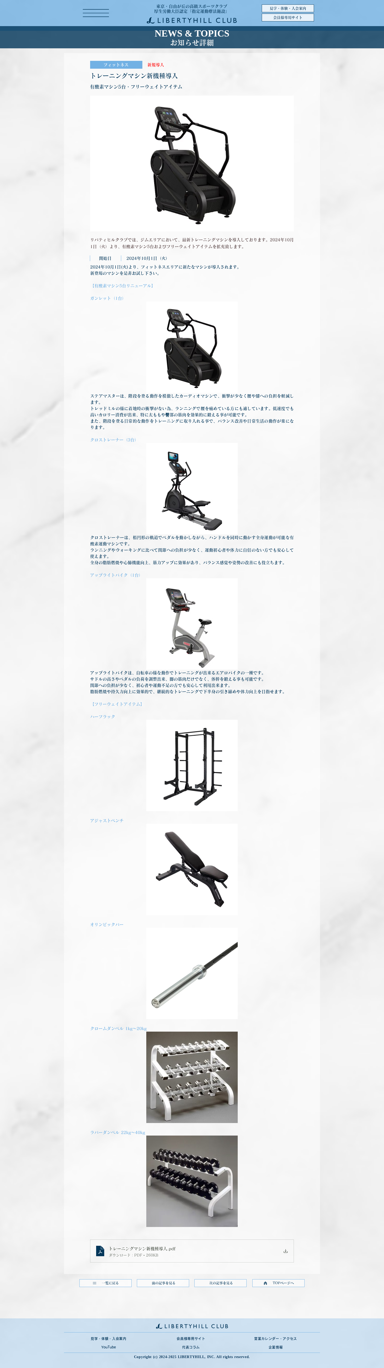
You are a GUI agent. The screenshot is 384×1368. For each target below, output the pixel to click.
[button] (96, 13)
